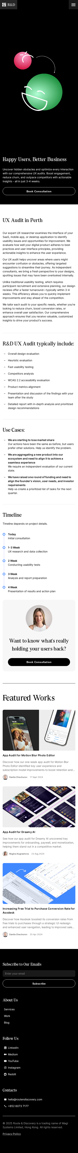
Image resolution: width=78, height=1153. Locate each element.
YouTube (13, 1061)
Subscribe (39, 983)
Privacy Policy (12, 1133)
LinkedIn (13, 1047)
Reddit (12, 1074)
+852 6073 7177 (18, 1106)
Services (9, 1009)
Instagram (14, 1067)
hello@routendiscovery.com (25, 1099)
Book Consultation (39, 191)
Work (7, 1015)
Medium (13, 1054)
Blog (6, 1022)
